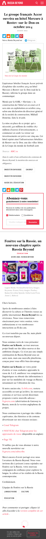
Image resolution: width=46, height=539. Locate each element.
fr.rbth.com (27, 389)
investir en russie (13, 170)
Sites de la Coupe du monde (16, 76)
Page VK (8, 440)
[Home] (4, 3)
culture (25, 492)
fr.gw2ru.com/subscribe (13, 452)
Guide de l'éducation (14, 183)
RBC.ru (14, 151)
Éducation (22, 253)
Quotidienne (28, 215)
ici (20, 534)
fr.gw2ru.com (8, 401)
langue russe (10, 492)
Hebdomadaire (14, 215)
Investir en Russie (13, 176)
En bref (29, 170)
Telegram (31, 40)
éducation (9, 498)
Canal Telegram (11, 425)
